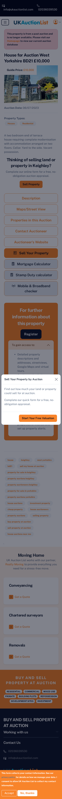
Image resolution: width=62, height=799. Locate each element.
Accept (9, 793)
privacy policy (8, 777)
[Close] (56, 379)
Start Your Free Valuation (38, 418)
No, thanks (27, 793)
